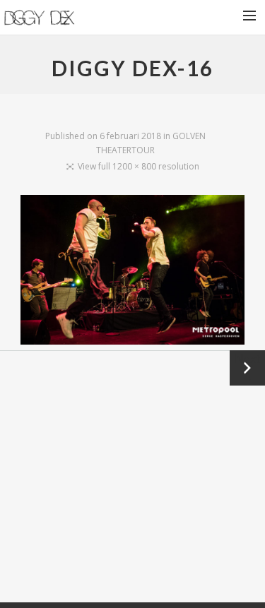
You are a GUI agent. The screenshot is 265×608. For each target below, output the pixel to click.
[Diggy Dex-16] (132, 272)
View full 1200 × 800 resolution (138, 166)
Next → (247, 367)
